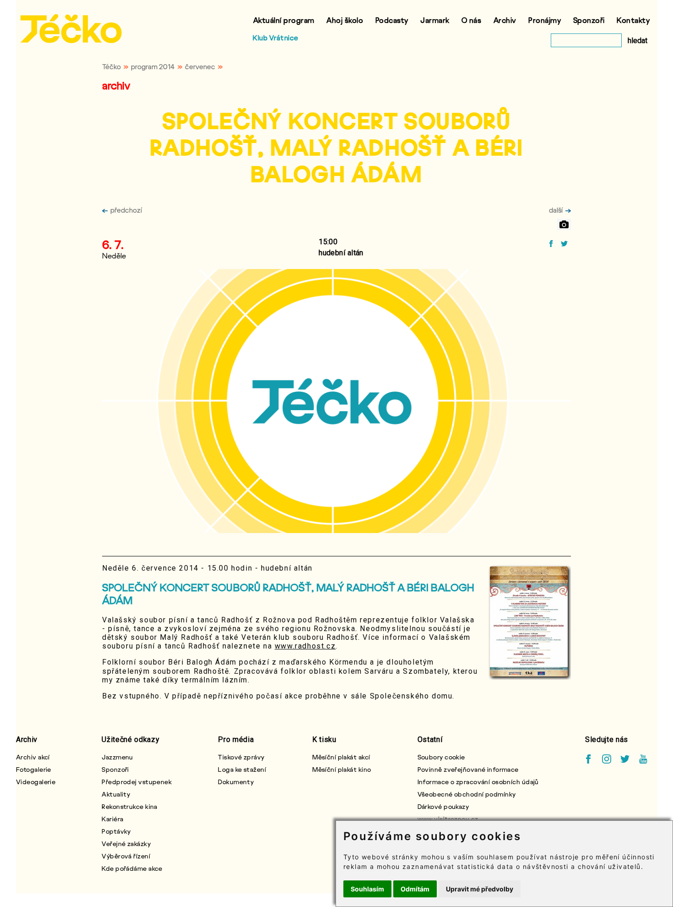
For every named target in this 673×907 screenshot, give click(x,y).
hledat (637, 40)
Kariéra (112, 819)
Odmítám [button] (415, 889)
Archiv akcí (33, 757)
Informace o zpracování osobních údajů (478, 782)
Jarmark (435, 20)
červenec (200, 66)
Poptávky (116, 831)
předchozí (126, 210)
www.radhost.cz (305, 646)
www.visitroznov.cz (448, 819)
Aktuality (116, 794)
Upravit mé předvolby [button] (479, 889)
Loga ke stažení (242, 769)
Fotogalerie (33, 769)
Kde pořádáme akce (132, 868)
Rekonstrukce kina (129, 806)
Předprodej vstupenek (137, 782)
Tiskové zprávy (241, 757)
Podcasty (391, 20)
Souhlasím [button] (367, 889)
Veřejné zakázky (126, 843)
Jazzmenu (117, 757)
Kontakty (633, 20)
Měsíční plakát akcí (341, 757)
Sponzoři (589, 20)
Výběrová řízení (126, 856)
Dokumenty (236, 782)
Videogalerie (35, 782)
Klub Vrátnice (276, 37)
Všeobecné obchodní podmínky (467, 794)
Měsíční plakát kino (341, 769)
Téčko (111, 66)
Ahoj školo (344, 20)
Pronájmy (544, 20)
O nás (471, 20)
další (556, 210)
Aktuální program (284, 20)
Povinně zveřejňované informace (468, 769)
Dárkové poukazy (443, 806)
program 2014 (153, 66)
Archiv (505, 20)
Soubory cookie (441, 757)
